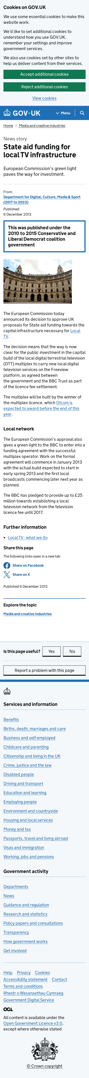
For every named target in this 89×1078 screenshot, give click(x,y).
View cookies (44, 98)
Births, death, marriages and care (34, 728)
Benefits (11, 719)
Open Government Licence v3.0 (32, 1023)
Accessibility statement (25, 979)
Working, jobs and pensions (28, 856)
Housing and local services (28, 820)
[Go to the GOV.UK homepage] (21, 113)
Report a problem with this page (44, 670)
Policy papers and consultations (33, 923)
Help (8, 972)
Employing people (20, 801)
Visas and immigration (23, 847)
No (75, 651)
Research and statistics (25, 914)
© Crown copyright (44, 1066)
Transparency (16, 932)
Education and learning (24, 792)
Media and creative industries (42, 125)
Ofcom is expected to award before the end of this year (41, 408)
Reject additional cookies (44, 86)
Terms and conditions (23, 986)
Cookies (42, 972)
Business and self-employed (29, 737)
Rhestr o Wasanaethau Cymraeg (33, 993)
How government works (25, 941)
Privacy (24, 972)
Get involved (15, 950)
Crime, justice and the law (27, 765)
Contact (59, 979)
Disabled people (18, 774)
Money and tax (17, 829)
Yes (54, 651)
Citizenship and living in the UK (31, 756)
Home (8, 125)
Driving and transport (23, 783)
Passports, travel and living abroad (35, 838)
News (8, 895)
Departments (15, 886)
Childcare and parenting (26, 747)
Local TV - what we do (27, 537)
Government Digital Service (28, 1000)
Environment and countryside (30, 811)
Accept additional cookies (44, 74)
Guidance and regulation (26, 904)
